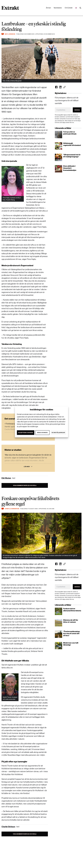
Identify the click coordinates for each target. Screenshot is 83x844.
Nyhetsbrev (58, 8)
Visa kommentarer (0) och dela (24, 834)
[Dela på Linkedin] (60, 87)
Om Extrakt (68, 8)
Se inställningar (58, 432)
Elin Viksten (6, 478)
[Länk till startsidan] (10, 8)
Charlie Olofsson (8, 827)
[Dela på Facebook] (56, 87)
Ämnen (48, 8)
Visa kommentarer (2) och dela (24, 485)
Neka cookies (42, 432)
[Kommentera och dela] (3, 509)
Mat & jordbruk (10, 34)
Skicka (77, 110)
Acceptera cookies (25, 432)
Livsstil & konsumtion (12, 508)
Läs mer (27, 466)
